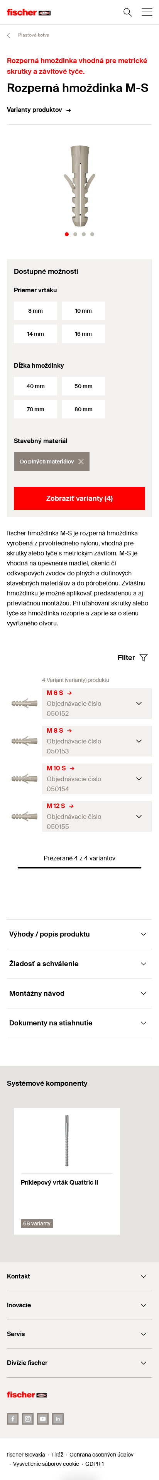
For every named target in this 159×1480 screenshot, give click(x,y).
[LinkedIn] (58, 1419)
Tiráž (57, 1454)
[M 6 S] (24, 703)
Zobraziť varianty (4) (79, 498)
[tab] (67, 234)
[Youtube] (43, 1419)
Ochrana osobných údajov (101, 1454)
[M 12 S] (24, 816)
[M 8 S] (24, 741)
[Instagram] (28, 1419)
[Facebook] (13, 1419)
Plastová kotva (33, 35)
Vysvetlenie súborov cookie (46, 1463)
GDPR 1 (94, 1463)
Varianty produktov (34, 110)
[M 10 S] (24, 779)
